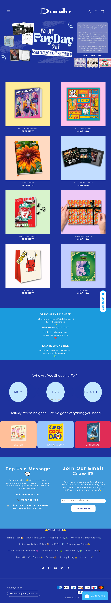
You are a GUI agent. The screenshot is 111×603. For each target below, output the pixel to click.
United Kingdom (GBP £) (22, 593)
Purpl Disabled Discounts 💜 (23, 550)
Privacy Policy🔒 (68, 557)
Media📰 (20, 557)
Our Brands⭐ (35, 557)
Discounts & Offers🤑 (78, 544)
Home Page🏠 (15, 537)
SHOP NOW (28, 131)
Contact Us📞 (87, 557)
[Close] (103, 294)
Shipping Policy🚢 (58, 537)
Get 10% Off (103, 303)
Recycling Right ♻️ (51, 550)
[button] (8, 11)
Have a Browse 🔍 (36, 537)
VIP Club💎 (58, 544)
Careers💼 (51, 557)
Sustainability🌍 (73, 550)
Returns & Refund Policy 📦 (34, 544)
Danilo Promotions (79, 598)
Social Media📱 (93, 550)
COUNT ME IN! (83, 508)
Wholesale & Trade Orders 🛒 (86, 537)
